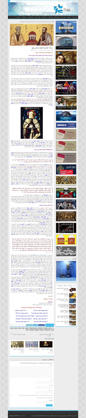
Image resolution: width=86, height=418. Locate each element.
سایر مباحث (18, 17)
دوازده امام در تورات (33, 349)
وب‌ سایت (50, 390)
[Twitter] (20, 1)
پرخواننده (70, 285)
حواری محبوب (47, 330)
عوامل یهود (24, 17)
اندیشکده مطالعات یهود (33, 328)
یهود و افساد (50, 17)
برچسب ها (60, 285)
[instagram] (18, 1)
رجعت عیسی (37, 330)
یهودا (27, 330)
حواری (52, 330)
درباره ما (63, 1)
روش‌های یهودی (30, 17)
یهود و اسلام (63, 17)
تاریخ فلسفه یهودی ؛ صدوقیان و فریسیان (64, 311)
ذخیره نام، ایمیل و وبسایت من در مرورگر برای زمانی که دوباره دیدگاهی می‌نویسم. (36, 395)
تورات (12, 328)
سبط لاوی (31, 330)
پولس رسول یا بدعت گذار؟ (21, 313)
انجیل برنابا (45, 328)
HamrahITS (16, 416)
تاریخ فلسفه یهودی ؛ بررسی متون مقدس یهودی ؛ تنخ (62, 316)
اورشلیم (27, 328)
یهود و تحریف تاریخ (38, 21)
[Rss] (21, 1)
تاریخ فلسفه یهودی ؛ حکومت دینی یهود (62, 322)
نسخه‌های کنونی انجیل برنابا (22, 321)
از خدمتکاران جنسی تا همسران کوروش (67, 63)
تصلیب (16, 328)
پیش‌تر (42, 208)
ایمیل (51, 385)
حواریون (42, 330)
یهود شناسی (75, 17)
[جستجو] (9, 1)
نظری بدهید (39, 50)
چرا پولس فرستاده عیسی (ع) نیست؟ (39, 313)
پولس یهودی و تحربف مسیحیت (40, 310)
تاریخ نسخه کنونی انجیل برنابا (40, 321)
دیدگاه (51, 365)
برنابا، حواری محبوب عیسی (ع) (39, 319)
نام (52, 380)
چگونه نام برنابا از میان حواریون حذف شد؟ (25, 316)
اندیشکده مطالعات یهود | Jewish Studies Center (47, 416)
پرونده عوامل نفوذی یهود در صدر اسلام (67, 78)
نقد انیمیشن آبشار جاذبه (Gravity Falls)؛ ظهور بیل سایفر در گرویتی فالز (63, 306)
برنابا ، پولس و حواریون (20, 310)
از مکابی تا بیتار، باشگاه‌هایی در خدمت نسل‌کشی (62, 299)
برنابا (23, 328)
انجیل (50, 328)
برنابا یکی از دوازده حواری (41, 316)
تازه (74, 285)
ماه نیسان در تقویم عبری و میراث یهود (67, 33)
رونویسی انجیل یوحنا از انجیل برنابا (23, 319)
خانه (52, 21)
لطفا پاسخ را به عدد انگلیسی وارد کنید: (45, 398)
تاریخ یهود (69, 17)
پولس (19, 328)
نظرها (65, 285)
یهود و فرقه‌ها (57, 17)
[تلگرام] (17, 1)
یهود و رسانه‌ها (37, 17)
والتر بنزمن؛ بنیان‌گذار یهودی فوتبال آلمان (62, 288)
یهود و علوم (44, 17)
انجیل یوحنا (40, 328)
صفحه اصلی (68, 1)
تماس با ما (59, 1)
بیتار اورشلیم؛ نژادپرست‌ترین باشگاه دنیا (62, 294)
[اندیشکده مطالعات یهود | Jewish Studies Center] (43, 9)
